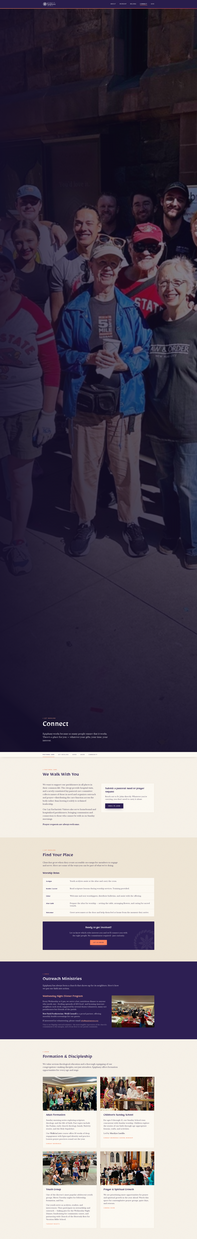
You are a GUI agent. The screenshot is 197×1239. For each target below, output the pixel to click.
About (113, 4)
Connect (143, 4)
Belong (133, 4)
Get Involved (63, 754)
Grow (82, 754)
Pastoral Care (48, 754)
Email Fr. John (114, 806)
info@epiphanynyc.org (89, 1021)
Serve (74, 754)
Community (92, 754)
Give (152, 4)
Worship (123, 4)
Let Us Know (98, 942)
